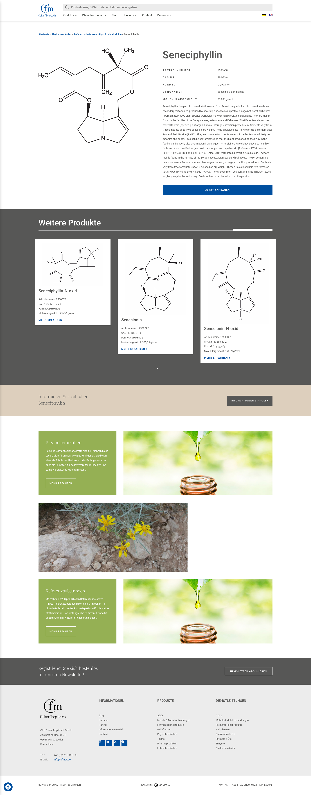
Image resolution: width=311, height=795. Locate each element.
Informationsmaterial (111, 729)
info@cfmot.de (62, 759)
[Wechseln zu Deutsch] (262, 15)
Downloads (164, 15)
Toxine (160, 738)
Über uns (128, 15)
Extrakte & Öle (223, 738)
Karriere (103, 720)
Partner (103, 724)
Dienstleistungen (92, 15)
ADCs (160, 715)
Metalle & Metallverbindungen (173, 720)
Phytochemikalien (61, 34)
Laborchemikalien (167, 748)
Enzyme (220, 743)
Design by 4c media (155, 785)
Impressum (265, 784)
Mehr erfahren (50, 320)
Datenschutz (248, 784)
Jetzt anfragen (217, 190)
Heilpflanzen (164, 729)
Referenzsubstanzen (85, 34)
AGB (234, 784)
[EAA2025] (8, 786)
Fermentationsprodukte (170, 724)
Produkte (68, 15)
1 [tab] (157, 368)
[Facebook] (124, 743)
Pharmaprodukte (166, 743)
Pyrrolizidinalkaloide (110, 34)
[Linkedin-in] (109, 743)
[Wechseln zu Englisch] (269, 15)
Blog (114, 15)
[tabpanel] (73, 282)
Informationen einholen (250, 400)
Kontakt (147, 15)
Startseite (44, 34)
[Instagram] (102, 743)
